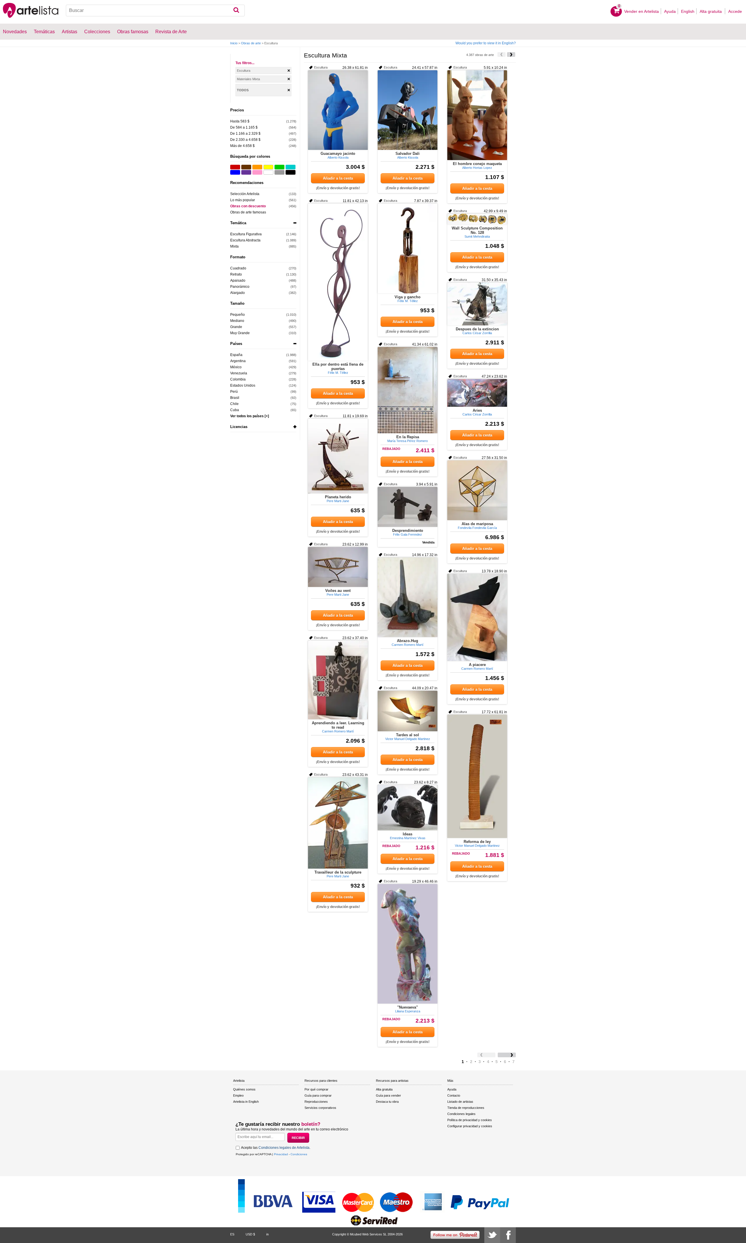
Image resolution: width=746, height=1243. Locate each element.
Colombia (238, 379)
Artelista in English (246, 1101)
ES (232, 1234)
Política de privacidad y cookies (469, 1120)
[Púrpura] (246, 172)
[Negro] (290, 172)
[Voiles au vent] (338, 567)
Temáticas (44, 31)
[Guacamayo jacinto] (338, 110)
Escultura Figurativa (246, 234)
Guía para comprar (318, 1095)
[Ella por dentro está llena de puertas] (338, 282)
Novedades (15, 31)
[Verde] (279, 167)
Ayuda (670, 11)
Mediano (237, 321)
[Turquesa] (290, 167)
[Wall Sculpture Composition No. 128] (477, 219)
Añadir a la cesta (338, 178)
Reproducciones (316, 1101)
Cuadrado (238, 268)
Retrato (236, 274)
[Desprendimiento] (407, 507)
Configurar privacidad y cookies (469, 1126)
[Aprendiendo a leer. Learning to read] (338, 680)
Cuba (234, 410)
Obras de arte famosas (248, 212)
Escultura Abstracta (245, 240)
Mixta (234, 246)
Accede (735, 11)
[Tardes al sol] (407, 711)
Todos (243, 90)
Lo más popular (242, 200)
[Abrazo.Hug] (407, 597)
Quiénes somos (244, 1089)
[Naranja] (257, 167)
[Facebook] (508, 1235)
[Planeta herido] (338, 456)
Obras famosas (132, 31)
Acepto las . (275, 1148)
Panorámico (239, 287)
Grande (236, 327)
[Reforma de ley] (477, 776)
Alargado (237, 293)
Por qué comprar (316, 1089)
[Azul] (235, 172)
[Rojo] (235, 167)
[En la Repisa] (407, 390)
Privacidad (281, 1154)
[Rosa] (257, 172)
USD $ (250, 1234)
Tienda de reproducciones (465, 1107)
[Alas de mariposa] (477, 490)
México (236, 367)
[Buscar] (236, 10)
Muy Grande (240, 333)
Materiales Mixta (248, 79)
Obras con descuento (248, 206)
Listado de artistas (460, 1101)
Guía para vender (388, 1095)
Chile (234, 404)
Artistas (69, 31)
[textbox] (155, 10)
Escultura (243, 70)
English (687, 11)
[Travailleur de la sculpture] (338, 823)
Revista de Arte (171, 31)
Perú (234, 392)
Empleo (238, 1095)
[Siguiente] (511, 54)
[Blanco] (268, 172)
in (267, 1234)
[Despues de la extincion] (477, 304)
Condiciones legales (461, 1114)
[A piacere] (477, 617)
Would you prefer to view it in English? (485, 43)
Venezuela (238, 373)
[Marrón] (246, 167)
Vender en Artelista (641, 11)
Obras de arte (251, 43)
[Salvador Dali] (407, 110)
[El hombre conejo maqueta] (477, 115)
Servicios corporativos (320, 1107)
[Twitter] (492, 1235)
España (236, 355)
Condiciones (299, 1154)
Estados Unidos (242, 385)
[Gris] (279, 172)
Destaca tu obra (387, 1101)
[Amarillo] (268, 167)
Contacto (453, 1095)
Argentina (238, 361)
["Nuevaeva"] (407, 944)
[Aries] (477, 393)
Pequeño (237, 315)
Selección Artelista (244, 194)
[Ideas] (407, 807)
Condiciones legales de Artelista (283, 1148)
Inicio (233, 43)
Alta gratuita (711, 11)
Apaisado (237, 280)
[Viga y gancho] (407, 248)
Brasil (234, 398)
